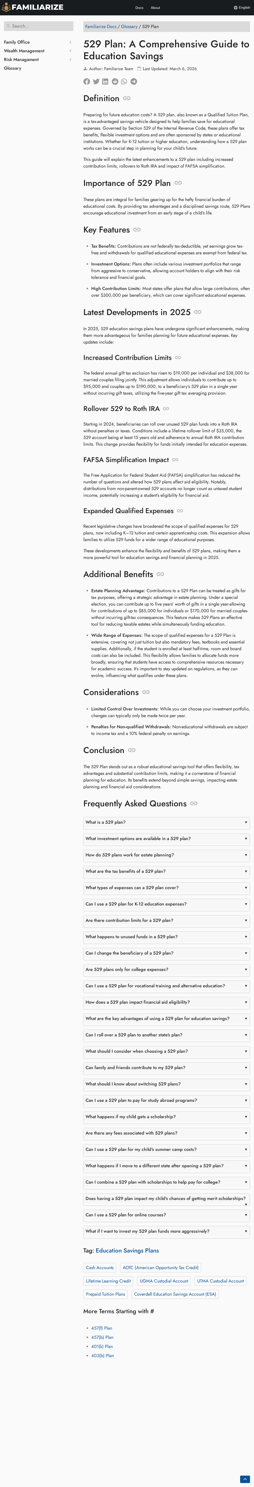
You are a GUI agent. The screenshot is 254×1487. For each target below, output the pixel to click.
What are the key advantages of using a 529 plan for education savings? (158, 1018)
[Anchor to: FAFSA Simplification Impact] (175, 459)
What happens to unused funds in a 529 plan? (132, 936)
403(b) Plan (102, 1355)
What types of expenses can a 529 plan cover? (132, 887)
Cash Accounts (100, 1267)
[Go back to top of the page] (245, 1479)
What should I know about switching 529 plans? (133, 1084)
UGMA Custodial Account (164, 1281)
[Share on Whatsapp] (125, 80)
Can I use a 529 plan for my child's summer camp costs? (141, 1149)
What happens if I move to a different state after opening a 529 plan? (155, 1166)
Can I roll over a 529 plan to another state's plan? (134, 1035)
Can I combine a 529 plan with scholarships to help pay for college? (153, 1182)
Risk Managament (21, 59)
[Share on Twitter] (97, 80)
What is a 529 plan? (106, 822)
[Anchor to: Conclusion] (132, 750)
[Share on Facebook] (88, 80)
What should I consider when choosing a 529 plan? (137, 1051)
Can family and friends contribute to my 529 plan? (136, 1067)
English (244, 7)
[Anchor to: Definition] (127, 98)
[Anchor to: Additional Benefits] (160, 574)
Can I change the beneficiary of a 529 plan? (130, 953)
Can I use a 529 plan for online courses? (126, 1215)
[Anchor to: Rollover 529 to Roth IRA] (166, 408)
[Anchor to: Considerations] (146, 692)
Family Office (17, 42)
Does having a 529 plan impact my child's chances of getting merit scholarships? (166, 1198)
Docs (139, 8)
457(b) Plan (102, 1337)
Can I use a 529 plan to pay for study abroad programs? (141, 1100)
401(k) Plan (102, 1346)
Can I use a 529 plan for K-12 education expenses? (136, 904)
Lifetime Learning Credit (108, 1281)
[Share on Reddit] (116, 80)
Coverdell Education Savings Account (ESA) (175, 1294)
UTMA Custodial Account (220, 1281)
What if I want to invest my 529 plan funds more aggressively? (148, 1231)
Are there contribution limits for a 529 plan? (129, 920)
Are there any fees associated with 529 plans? (132, 1133)
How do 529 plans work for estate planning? (130, 855)
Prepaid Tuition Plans (105, 1294)
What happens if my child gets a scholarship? (131, 1116)
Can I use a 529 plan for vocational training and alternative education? (155, 986)
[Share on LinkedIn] (107, 80)
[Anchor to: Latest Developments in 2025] (197, 312)
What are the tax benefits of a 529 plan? (126, 871)
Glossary (12, 68)
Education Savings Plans (127, 1250)
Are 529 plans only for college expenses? (127, 969)
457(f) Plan (101, 1328)
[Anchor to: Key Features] (137, 229)
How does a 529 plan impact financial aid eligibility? (138, 1002)
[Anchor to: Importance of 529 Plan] (178, 182)
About (155, 8)
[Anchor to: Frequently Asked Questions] (194, 803)
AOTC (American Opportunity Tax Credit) (161, 1267)
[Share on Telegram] (135, 80)
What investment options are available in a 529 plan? (138, 838)
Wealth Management (24, 51)
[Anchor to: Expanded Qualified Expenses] (180, 510)
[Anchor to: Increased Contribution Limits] (178, 357)
